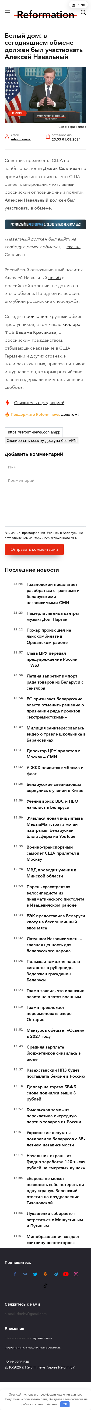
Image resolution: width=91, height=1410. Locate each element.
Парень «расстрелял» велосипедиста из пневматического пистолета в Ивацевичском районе (55, 895)
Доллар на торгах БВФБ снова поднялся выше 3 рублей (51, 1093)
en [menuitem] (83, 4)
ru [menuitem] (73, 4)
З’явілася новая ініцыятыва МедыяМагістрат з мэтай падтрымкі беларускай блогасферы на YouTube (55, 827)
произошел (36, 316)
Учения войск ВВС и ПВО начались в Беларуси (52, 804)
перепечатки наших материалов (32, 1347)
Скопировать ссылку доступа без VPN (42, 440)
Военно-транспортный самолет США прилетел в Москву (53, 853)
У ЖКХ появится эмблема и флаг (55, 770)
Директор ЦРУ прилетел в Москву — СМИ (53, 754)
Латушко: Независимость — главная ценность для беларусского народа (54, 944)
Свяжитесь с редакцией (39, 402)
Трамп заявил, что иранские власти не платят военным (55, 993)
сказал (73, 246)
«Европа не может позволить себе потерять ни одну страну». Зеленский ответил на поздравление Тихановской (55, 1190)
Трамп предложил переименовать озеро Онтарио (49, 1013)
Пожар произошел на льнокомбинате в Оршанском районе (49, 636)
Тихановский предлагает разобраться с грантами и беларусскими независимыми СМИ (53, 593)
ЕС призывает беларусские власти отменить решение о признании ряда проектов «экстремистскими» (55, 708)
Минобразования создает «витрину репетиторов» (53, 1239)
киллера (71, 324)
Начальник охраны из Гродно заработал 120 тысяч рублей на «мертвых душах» (56, 1161)
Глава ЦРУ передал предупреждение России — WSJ (52, 659)
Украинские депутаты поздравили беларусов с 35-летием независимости (56, 1138)
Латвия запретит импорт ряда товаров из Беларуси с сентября (55, 682)
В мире (17, 113)
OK (65, 1404)
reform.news (21, 139)
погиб (54, 277)
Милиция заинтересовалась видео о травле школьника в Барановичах (56, 734)
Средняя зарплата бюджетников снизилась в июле (54, 1053)
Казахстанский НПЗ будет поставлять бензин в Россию (56, 1073)
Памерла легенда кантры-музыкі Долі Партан (53, 616)
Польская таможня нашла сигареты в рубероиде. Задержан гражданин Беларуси (53, 970)
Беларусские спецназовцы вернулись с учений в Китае (55, 787)
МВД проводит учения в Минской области (51, 873)
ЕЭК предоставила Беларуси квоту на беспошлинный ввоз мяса (56, 922)
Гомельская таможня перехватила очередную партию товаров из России (54, 1115)
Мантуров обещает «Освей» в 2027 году (55, 1033)
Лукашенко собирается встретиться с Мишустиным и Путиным (55, 1219)
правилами (42, 1338)
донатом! (70, 414)
